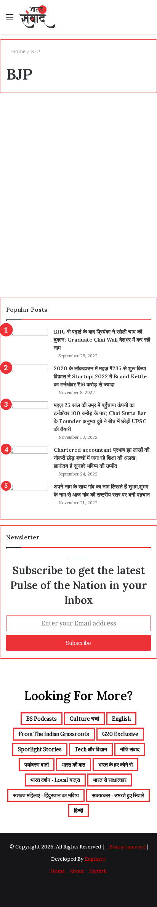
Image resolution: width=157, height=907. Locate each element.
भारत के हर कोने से (115, 764)
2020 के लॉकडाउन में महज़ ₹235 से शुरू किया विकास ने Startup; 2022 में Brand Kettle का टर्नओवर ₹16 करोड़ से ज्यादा (100, 376)
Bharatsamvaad (127, 846)
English (121, 718)
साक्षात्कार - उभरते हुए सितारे (118, 795)
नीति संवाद (129, 749)
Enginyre (94, 859)
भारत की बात (73, 764)
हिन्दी (78, 810)
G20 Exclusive (120, 734)
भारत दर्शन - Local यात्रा (55, 780)
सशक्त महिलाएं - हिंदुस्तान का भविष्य (46, 795)
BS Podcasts (26, 116)
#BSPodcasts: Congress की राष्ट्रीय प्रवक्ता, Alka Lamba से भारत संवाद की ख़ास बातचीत (75, 143)
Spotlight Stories (40, 749)
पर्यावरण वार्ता (36, 764)
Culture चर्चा (84, 718)
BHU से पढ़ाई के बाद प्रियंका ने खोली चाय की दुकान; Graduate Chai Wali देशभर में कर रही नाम (102, 339)
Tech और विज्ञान (91, 749)
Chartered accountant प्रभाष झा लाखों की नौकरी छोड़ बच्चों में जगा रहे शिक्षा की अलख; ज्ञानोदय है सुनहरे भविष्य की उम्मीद (101, 457)
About (77, 871)
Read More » (31, 265)
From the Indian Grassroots (54, 734)
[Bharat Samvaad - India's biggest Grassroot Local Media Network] (37, 16)
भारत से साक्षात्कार (110, 780)
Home (18, 51)
